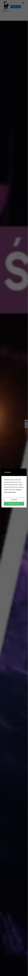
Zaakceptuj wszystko (14, 503)
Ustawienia (14, 499)
